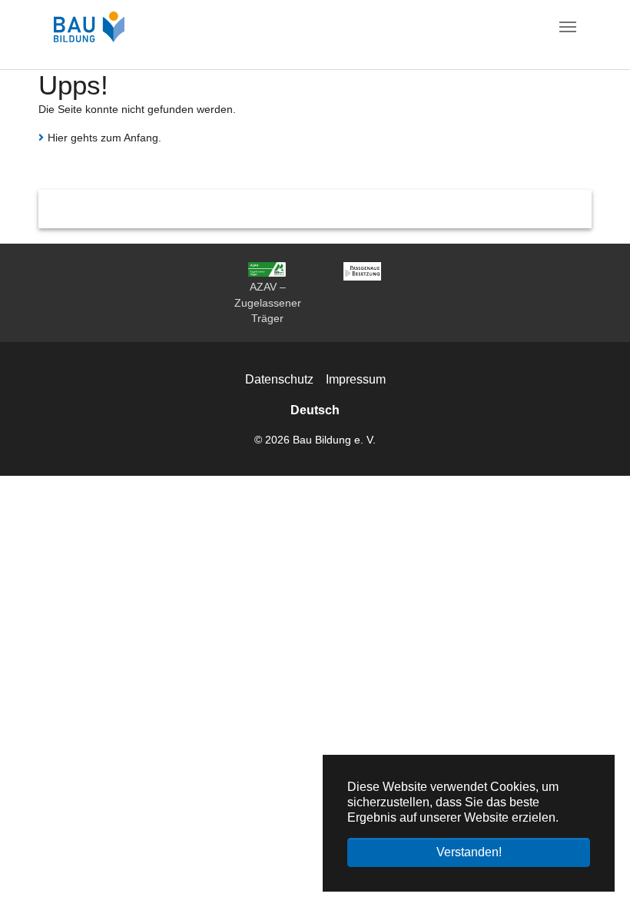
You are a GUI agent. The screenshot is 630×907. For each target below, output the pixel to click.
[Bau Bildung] (89, 27)
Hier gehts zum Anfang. (104, 137)
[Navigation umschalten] (567, 27)
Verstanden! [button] (469, 852)
